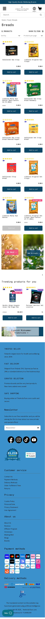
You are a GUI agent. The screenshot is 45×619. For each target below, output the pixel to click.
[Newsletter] (38, 427)
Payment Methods (11, 480)
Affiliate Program (10, 529)
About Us (7, 523)
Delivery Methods (10, 483)
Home (4, 20)
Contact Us (8, 477)
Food (9, 20)
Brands (7, 541)
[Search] (40, 14)
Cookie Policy (9, 501)
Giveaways (8, 532)
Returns (7, 488)
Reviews (7, 526)
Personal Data (9, 504)
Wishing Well (9, 535)
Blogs (6, 538)
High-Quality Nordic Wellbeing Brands (17, 2)
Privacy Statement (11, 507)
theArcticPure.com (30, 610)
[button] (34, 8)
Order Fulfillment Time (12, 485)
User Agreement (10, 510)
